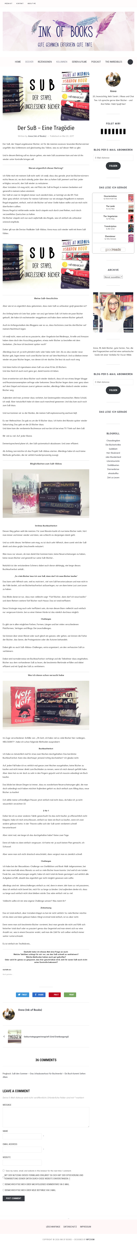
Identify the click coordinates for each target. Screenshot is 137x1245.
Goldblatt (113, 448)
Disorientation (110, 196)
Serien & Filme (79, 61)
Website (7, 1157)
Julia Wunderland (113, 456)
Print (71, 995)
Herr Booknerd (113, 452)
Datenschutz (70, 1226)
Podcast (96, 61)
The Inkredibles (113, 61)
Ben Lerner (111, 229)
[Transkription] (131, 228)
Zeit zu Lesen (113, 477)
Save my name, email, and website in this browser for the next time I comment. (38, 1170)
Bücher (29, 61)
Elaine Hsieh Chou (111, 198)
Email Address (10, 1144)
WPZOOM (90, 1239)
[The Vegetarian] (131, 218)
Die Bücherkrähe (113, 444)
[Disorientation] (131, 198)
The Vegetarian (110, 216)
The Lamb (110, 206)
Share (40, 995)
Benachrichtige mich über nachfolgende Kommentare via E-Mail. (37, 1184)
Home (18, 61)
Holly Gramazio (111, 239)
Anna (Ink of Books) (37, 135)
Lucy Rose (111, 208)
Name (5, 1131)
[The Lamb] (131, 208)
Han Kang (111, 219)
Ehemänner (110, 236)
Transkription (110, 226)
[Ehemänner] (131, 238)
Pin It (56, 995)
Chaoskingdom (113, 440)
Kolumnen (61, 61)
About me (32, 3)
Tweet (24, 995)
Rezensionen (45, 61)
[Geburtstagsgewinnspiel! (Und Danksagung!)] (14, 1035)
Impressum (85, 1226)
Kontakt (20, 3)
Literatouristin (113, 460)
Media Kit (8, 3)
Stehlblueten (113, 465)
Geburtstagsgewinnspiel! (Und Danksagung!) (46, 1036)
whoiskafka (113, 473)
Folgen (113, 165)
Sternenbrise (113, 469)
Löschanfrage (53, 1226)
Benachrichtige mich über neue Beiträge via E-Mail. (30, 1190)
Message (7, 1105)
